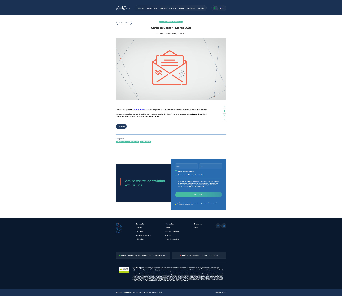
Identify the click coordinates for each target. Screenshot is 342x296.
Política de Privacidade (197, 186)
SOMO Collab (222, 292)
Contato (201, 8)
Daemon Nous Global (141, 110)
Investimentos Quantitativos (171, 22)
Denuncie (168, 235)
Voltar (125, 23)
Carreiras (181, 8)
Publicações (191, 8)
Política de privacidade (172, 239)
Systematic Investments (168, 8)
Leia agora (121, 126)
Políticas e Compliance (172, 231)
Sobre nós (141, 8)
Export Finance (152, 8)
